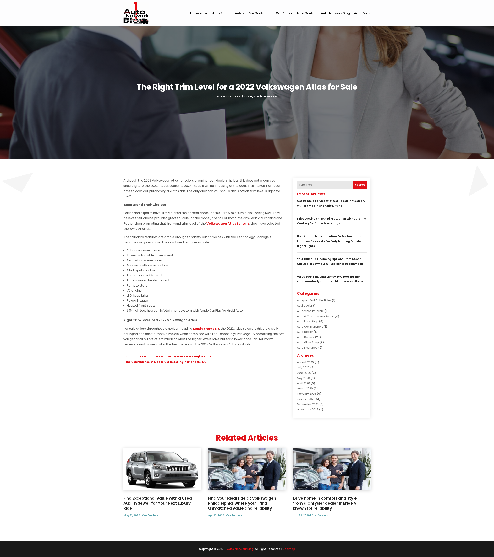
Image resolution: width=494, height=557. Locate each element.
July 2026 (303, 367)
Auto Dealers (307, 13)
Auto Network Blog (335, 13)
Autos (239, 13)
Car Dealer (284, 13)
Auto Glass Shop (308, 342)
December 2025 (308, 404)
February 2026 (306, 394)
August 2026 (305, 362)
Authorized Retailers (310, 311)
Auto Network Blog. (240, 549)
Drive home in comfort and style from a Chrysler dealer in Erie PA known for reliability (325, 503)
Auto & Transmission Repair (315, 316)
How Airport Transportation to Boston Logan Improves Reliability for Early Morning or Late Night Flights (329, 241)
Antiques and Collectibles (314, 300)
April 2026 (303, 383)
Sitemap (289, 549)
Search (360, 185)
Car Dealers (269, 96)
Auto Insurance (307, 348)
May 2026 (303, 378)
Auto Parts (362, 13)
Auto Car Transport (310, 327)
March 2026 (305, 388)
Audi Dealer (304, 306)
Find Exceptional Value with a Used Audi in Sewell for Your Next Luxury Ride (158, 503)
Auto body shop (307, 321)
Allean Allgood (230, 96)
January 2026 (306, 399)
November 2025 (307, 409)
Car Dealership (260, 13)
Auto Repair (221, 13)
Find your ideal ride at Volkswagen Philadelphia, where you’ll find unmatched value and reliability (242, 503)
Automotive (198, 13)
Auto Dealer (305, 332)
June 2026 (304, 373)
